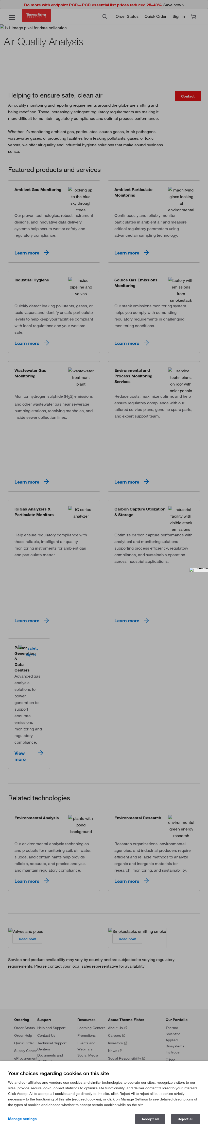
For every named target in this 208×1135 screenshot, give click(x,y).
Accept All (150, 1119)
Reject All (186, 1119)
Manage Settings (22, 1118)
